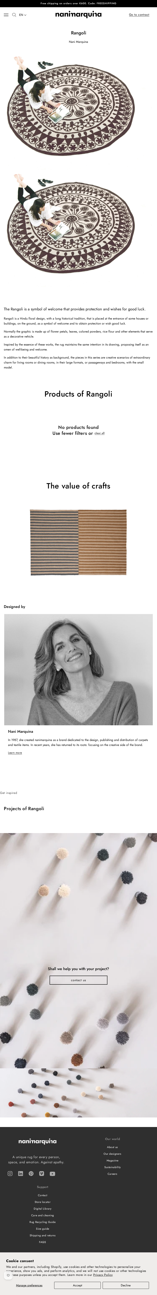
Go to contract (139, 14)
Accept (77, 1285)
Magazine (113, 1160)
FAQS (42, 1242)
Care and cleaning (42, 1215)
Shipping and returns (43, 1235)
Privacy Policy (103, 1275)
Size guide (42, 1229)
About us (112, 1147)
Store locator (43, 1202)
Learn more (15, 753)
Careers (112, 1174)
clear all (100, 433)
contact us (78, 980)
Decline (126, 1285)
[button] (8, 15)
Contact (42, 1195)
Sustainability (112, 1167)
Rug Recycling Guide (42, 1222)
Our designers (112, 1154)
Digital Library (43, 1209)
